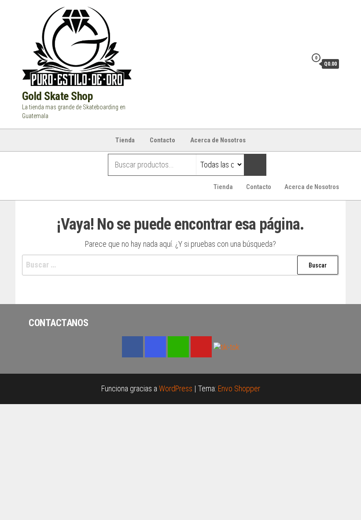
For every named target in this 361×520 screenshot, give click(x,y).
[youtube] (201, 346)
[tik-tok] (226, 346)
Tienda (125, 140)
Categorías (57, 165)
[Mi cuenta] (298, 63)
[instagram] (155, 346)
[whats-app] (178, 346)
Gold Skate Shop (57, 96)
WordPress (175, 388)
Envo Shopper (239, 388)
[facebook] (132, 346)
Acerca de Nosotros (218, 140)
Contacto (162, 140)
